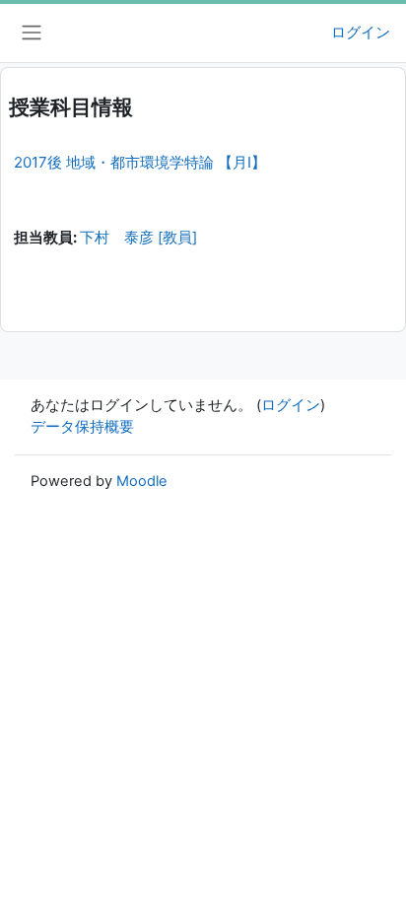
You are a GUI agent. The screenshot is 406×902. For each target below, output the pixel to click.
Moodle (142, 481)
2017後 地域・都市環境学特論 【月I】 (140, 162)
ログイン (360, 32)
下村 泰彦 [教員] (138, 237)
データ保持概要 (82, 427)
